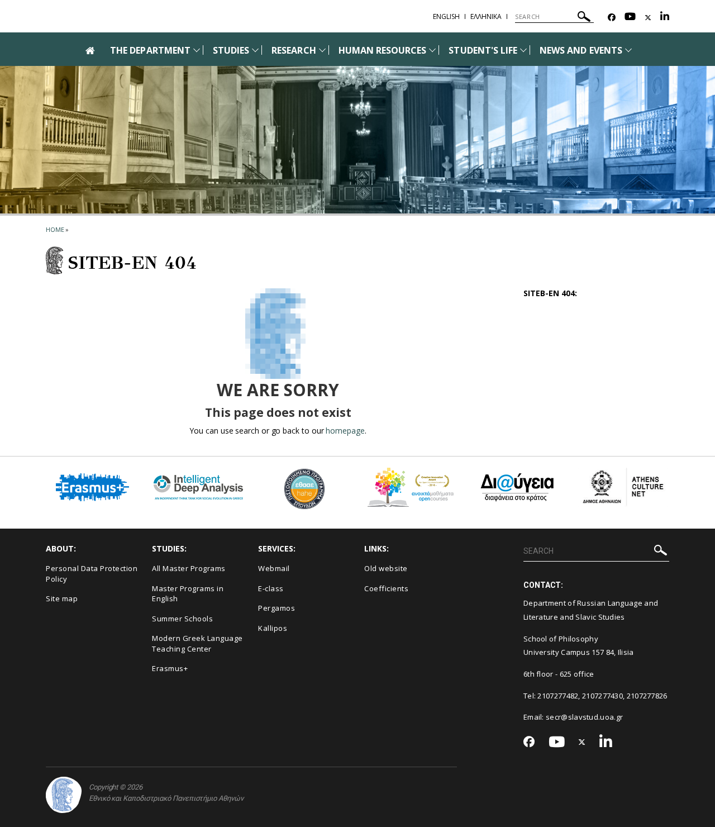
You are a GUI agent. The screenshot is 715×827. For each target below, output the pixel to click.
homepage (345, 430)
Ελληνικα (486, 16)
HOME (55, 229)
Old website (386, 568)
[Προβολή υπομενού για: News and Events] (628, 50)
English (446, 16)
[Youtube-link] (630, 17)
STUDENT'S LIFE (483, 50)
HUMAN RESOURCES (383, 50)
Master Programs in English (187, 593)
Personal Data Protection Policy (91, 573)
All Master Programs (189, 568)
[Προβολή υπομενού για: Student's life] (523, 50)
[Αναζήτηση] (584, 18)
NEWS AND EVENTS (581, 50)
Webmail (274, 568)
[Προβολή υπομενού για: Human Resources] (432, 50)
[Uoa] (64, 795)
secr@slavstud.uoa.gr (584, 717)
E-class (271, 588)
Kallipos (272, 628)
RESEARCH (293, 50)
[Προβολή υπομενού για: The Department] (196, 50)
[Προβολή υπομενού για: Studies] (255, 50)
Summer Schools (182, 619)
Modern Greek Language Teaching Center (197, 643)
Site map (62, 598)
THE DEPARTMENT (150, 50)
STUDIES (231, 50)
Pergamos (276, 608)
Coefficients (386, 588)
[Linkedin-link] (664, 17)
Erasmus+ (170, 668)
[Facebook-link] (612, 17)
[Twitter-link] (648, 17)
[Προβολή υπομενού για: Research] (322, 50)
